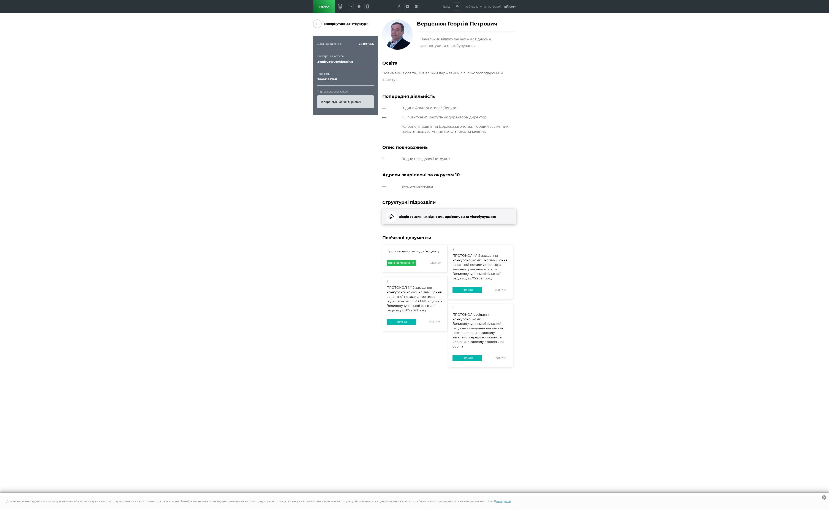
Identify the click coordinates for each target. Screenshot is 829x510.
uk (350, 6)
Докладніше (502, 501)
